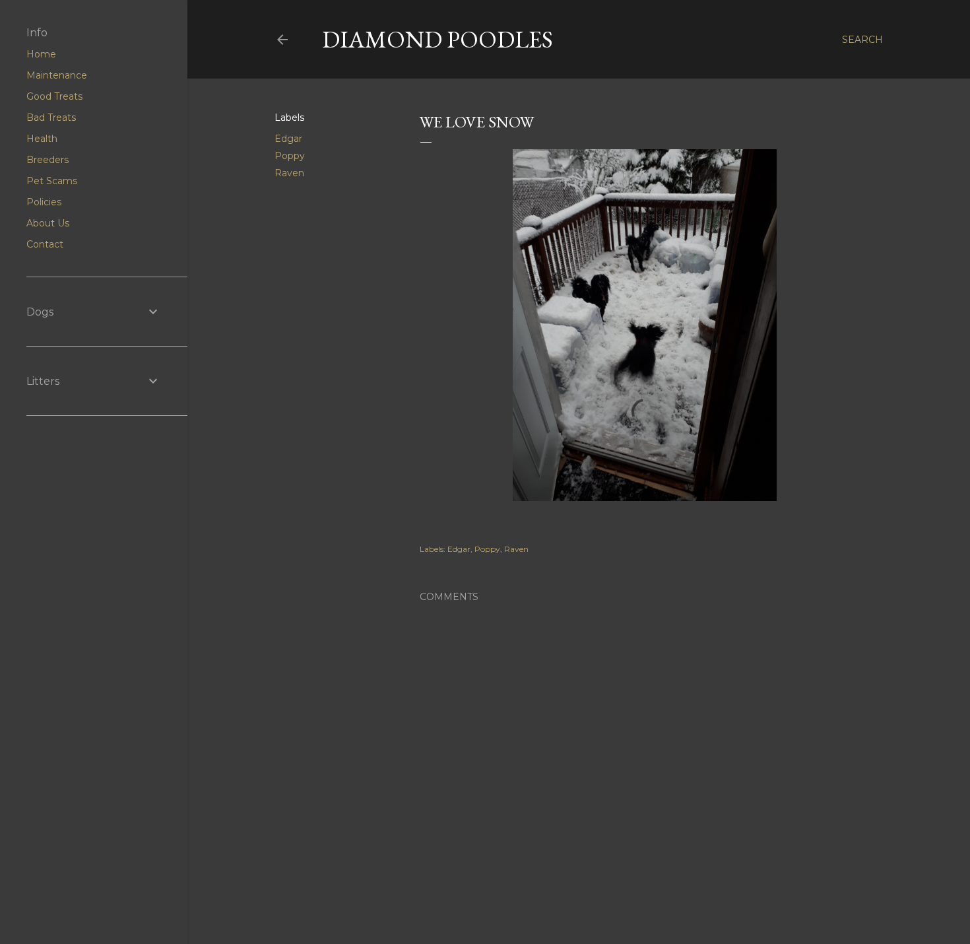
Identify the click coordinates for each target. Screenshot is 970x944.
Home (41, 54)
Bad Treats (51, 117)
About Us (47, 223)
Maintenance (56, 75)
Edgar (288, 139)
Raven (289, 173)
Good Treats (54, 96)
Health (41, 139)
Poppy (290, 156)
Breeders (47, 160)
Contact (44, 244)
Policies (43, 202)
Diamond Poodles (437, 39)
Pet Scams (51, 181)
